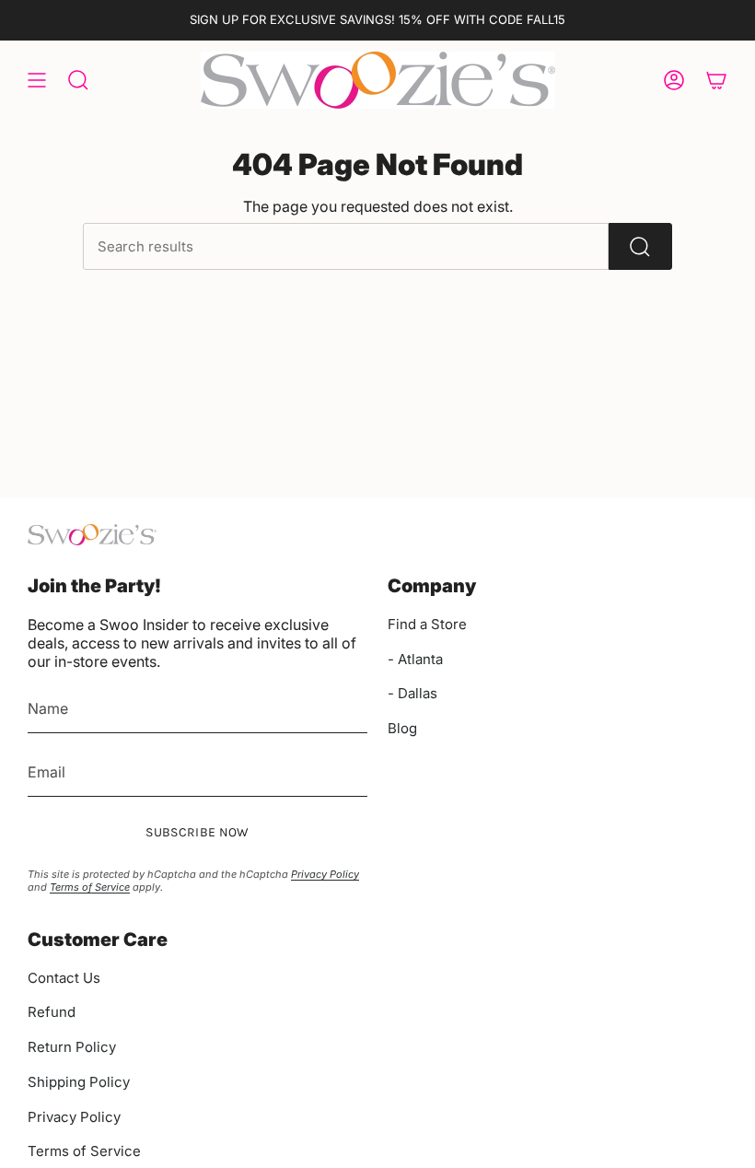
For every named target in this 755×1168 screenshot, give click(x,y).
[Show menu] (36, 80)
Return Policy (72, 1047)
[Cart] (716, 80)
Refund (52, 1012)
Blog (402, 728)
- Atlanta (415, 659)
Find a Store (427, 624)
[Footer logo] (92, 534)
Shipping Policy (79, 1082)
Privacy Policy (325, 874)
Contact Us (64, 978)
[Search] (640, 246)
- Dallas (412, 693)
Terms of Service (90, 887)
